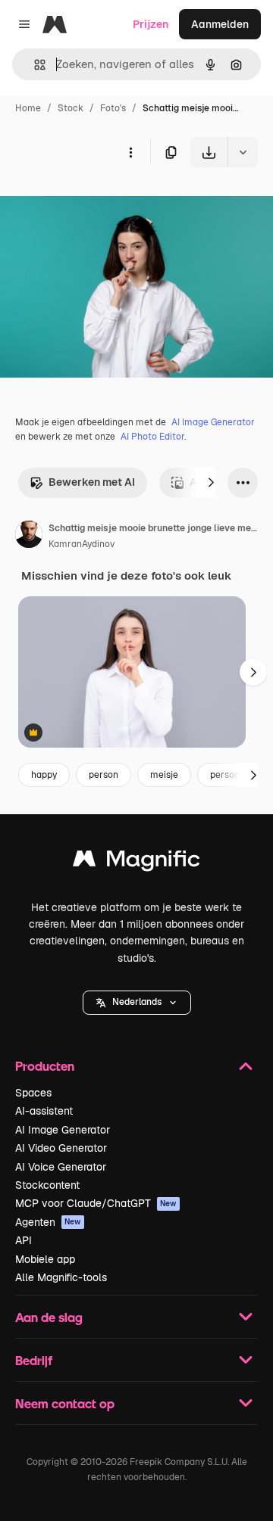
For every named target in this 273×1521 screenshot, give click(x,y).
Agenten (48, 1222)
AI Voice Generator (60, 1167)
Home (28, 108)
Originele (100, 202)
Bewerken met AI (92, 482)
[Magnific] (136, 862)
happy (44, 775)
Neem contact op (65, 1403)
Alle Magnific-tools (61, 1277)
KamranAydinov (82, 544)
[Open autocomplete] (34, 64)
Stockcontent (47, 1185)
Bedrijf (33, 1360)
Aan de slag (49, 1317)
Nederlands (137, 1002)
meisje (164, 775)
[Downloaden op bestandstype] (243, 152)
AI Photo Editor (152, 437)
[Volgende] (210, 483)
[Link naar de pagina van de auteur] (28, 536)
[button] (137, 1003)
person (103, 775)
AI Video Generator (61, 1148)
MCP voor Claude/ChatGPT (96, 1203)
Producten (44, 1066)
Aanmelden (220, 24)
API (23, 1240)
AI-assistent (44, 1111)
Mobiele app (45, 1259)
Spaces (33, 1093)
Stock (70, 108)
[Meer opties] (130, 152)
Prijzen (150, 24)
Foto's (113, 108)
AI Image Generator (213, 422)
